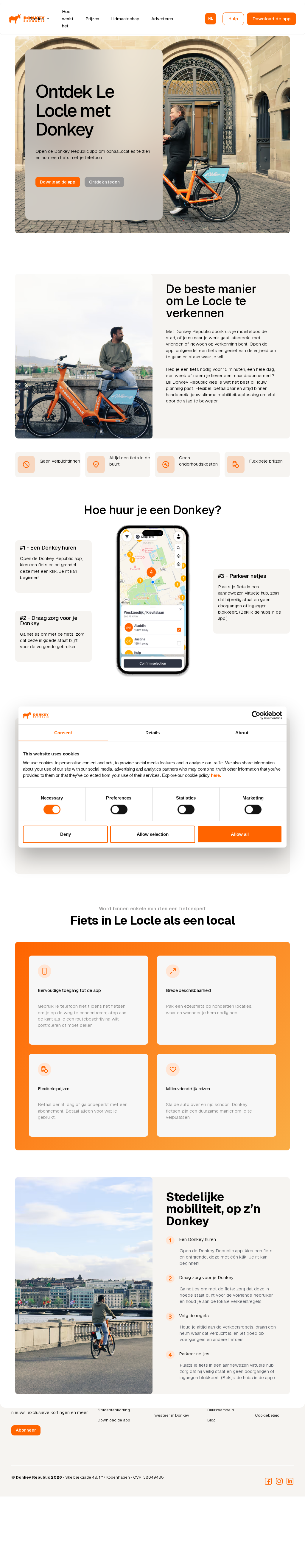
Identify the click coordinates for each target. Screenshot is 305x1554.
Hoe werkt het (68, 19)
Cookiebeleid (267, 1415)
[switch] (119, 809)
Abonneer (26, 1430)
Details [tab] (152, 732)
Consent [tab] (63, 732)
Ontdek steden (104, 182)
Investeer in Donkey (170, 1415)
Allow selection (153, 834)
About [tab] (241, 732)
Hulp (233, 18)
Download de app (271, 18)
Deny (65, 834)
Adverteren (162, 18)
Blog (211, 1420)
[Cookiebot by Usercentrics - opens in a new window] (256, 715)
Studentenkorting (114, 1410)
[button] (40, 19)
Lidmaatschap (125, 18)
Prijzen (92, 18)
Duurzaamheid (220, 1410)
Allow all (240, 834)
